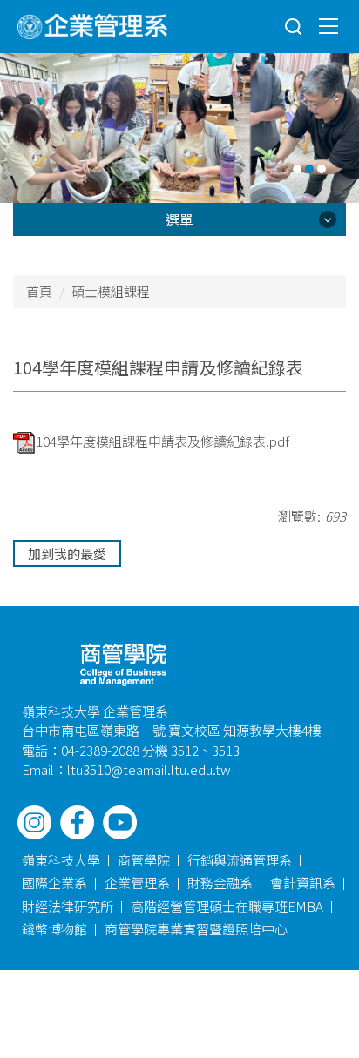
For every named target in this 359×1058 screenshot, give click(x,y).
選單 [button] (179, 219)
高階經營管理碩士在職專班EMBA (227, 906)
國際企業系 (54, 882)
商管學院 (144, 860)
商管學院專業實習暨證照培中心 (196, 929)
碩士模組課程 (110, 291)
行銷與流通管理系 (239, 860)
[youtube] (119, 822)
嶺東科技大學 (61, 860)
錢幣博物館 (54, 929)
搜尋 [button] (293, 27)
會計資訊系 (302, 882)
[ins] (34, 822)
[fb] (77, 822)
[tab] (297, 169)
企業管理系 (137, 882)
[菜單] (328, 25)
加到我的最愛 (67, 553)
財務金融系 (220, 882)
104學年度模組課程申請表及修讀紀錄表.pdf (162, 441)
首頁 (39, 291)
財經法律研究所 (67, 906)
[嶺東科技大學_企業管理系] (92, 26)
